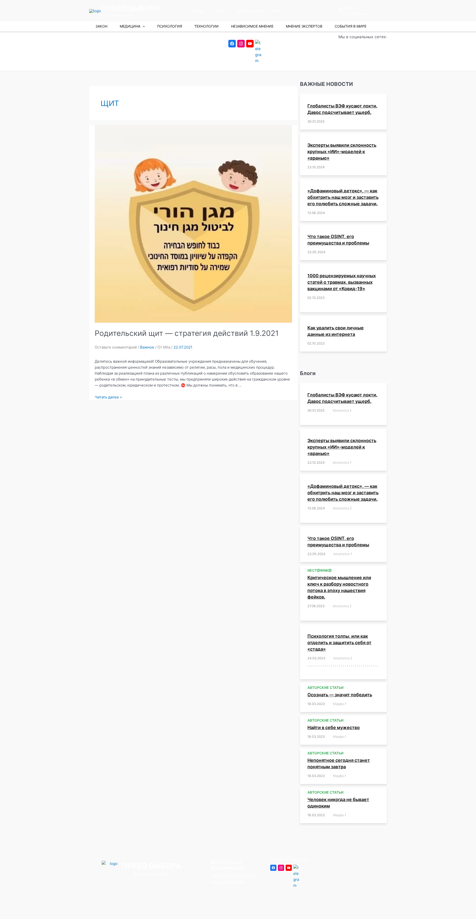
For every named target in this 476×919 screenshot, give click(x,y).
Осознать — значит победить (339, 694)
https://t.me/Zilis (228, 882)
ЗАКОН (101, 26)
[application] (227, 11)
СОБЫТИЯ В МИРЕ (350, 26)
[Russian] (382, 11)
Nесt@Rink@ (319, 570)
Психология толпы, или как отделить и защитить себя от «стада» (339, 643)
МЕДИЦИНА (130, 26)
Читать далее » (108, 397)
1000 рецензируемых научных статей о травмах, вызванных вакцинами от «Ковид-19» (341, 282)
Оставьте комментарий (116, 347)
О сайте (218, 10)
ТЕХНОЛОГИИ (206, 26)
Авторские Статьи (325, 687)
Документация (250, 10)
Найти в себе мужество (333, 727)
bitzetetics (341, 410)
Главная (196, 10)
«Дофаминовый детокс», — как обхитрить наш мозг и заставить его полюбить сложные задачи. (343, 197)
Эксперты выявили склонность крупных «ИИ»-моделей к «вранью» (341, 151)
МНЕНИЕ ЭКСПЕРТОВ (304, 26)
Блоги (276, 10)
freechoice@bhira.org (233, 876)
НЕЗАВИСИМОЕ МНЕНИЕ (252, 26)
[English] (369, 11)
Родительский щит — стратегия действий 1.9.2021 (187, 333)
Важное (147, 347)
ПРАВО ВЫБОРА (130, 8)
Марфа (338, 704)
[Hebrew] (375, 11)
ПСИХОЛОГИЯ (169, 26)
